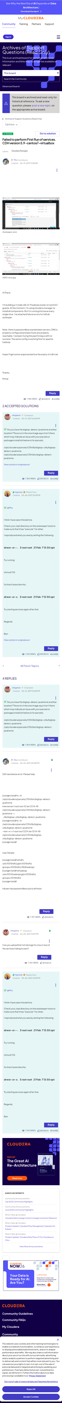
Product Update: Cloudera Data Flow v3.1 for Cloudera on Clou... (29, 1238)
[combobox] (31, 79)
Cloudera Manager (20, 151)
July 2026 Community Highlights (19, 1202)
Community (8, 23)
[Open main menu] (58, 37)
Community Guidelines (17, 1313)
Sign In (8, 37)
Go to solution (48, 133)
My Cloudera (10, 1326)
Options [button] (9, 124)
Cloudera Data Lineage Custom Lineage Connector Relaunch (31, 1218)
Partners (36, 23)
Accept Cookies (31, 1397)
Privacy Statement (37, 1376)
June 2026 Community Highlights (19, 1210)
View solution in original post (17, 464)
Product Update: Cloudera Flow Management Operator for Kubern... (30, 1227)
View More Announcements (31, 1246)
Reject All (31, 1389)
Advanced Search (11, 86)
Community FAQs (14, 1320)
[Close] (58, 1339)
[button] (56, 169)
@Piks (10, 507)
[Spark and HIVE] (59, 666)
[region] (31, 1369)
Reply (52, 393)
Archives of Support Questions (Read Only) (23, 119)
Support (49, 23)
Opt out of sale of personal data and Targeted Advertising (31, 1381)
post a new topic (41, 105)
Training (23, 23)
